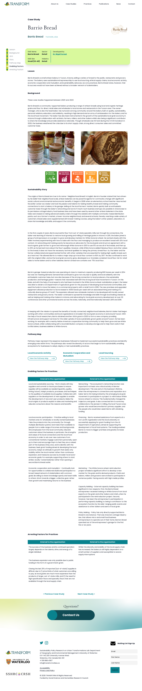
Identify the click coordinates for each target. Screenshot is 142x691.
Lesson (12, 49)
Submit (115, 670)
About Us (54, 4)
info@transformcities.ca (50, 663)
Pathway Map (15, 63)
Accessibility (45, 668)
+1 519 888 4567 (46, 660)
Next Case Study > (86, 594)
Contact (131, 4)
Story (11, 59)
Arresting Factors (16, 69)
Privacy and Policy (47, 670)
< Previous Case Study (53, 594)
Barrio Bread (42, 28)
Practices (87, 4)
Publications (104, 4)
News (118, 4)
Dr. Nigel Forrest (60, 54)
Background (14, 53)
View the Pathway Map (39, 358)
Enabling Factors (16, 66)
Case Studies (71, 4)
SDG (11, 56)
